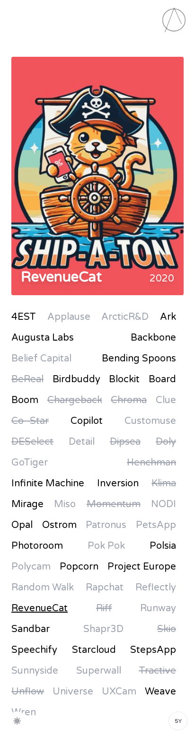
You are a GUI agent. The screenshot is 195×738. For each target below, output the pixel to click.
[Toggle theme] (17, 721)
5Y (178, 721)
